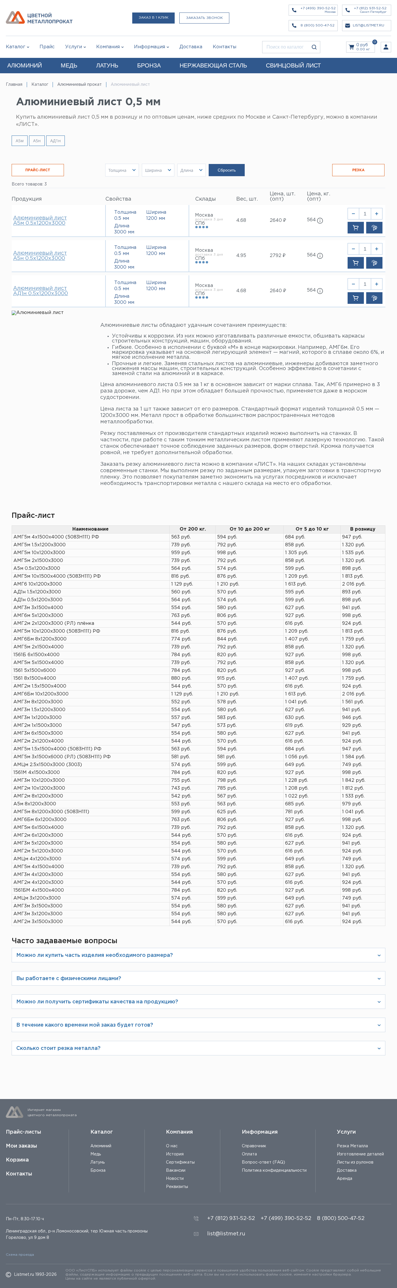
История (175, 1154)
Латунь (97, 1162)
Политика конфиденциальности (274, 1170)
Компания (179, 1132)
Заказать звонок (204, 17)
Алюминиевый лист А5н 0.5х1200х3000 (40, 256)
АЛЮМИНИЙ (24, 65)
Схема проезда (20, 1254)
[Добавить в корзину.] (356, 227)
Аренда (344, 1178)
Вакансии (175, 1170)
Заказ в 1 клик (153, 17)
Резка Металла (352, 1146)
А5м (20, 140)
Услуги (346, 1132)
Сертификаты (180, 1162)
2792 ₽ (277, 256)
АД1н (55, 140)
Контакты (19, 1174)
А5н (37, 140)
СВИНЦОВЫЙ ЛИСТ (293, 65)
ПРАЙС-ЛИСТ (37, 170)
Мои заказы (21, 1146)
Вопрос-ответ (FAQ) (263, 1162)
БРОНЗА (149, 65)
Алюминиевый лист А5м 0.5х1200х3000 (40, 221)
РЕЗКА (358, 170)
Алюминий (100, 1146)
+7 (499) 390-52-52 (286, 1218)
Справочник (254, 1146)
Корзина (17, 1160)
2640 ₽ (278, 220)
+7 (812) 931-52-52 (231, 1218)
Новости (175, 1178)
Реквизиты (177, 1187)
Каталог (15, 47)
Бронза (97, 1170)
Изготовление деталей (360, 1154)
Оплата (249, 1154)
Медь (95, 1154)
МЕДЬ (69, 65)
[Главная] (39, 18)
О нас (172, 1146)
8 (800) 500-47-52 (340, 1218)
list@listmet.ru (226, 1234)
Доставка (347, 1170)
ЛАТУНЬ (107, 65)
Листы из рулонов (355, 1162)
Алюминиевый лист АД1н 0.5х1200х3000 (40, 291)
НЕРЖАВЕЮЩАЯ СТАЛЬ (213, 65)
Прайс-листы (23, 1132)
